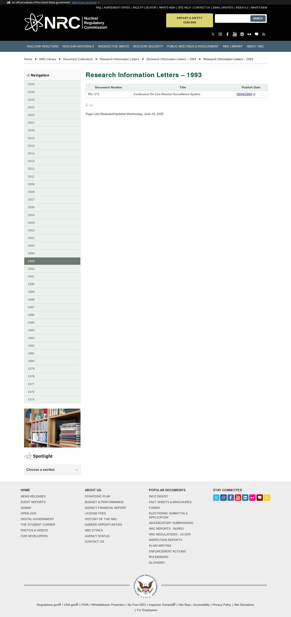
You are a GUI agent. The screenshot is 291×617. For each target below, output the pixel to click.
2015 (31, 145)
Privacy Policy (222, 604)
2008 (31, 192)
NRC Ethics (94, 530)
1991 (31, 276)
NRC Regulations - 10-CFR (170, 534)
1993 (31, 261)
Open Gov (28, 513)
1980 (31, 361)
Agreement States (117, 7)
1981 (31, 353)
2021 (31, 122)
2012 (31, 168)
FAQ (98, 7)
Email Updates (223, 7)
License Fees (95, 513)
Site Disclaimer (244, 604)
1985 (31, 322)
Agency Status (97, 536)
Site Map (184, 604)
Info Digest (158, 496)
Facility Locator (144, 7)
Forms (154, 507)
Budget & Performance (104, 502)
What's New (167, 7)
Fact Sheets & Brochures (170, 502)
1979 (31, 368)
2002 (31, 230)
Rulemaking (159, 557)
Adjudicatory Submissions (171, 523)
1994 (31, 253)
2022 (31, 115)
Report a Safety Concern (189, 20)
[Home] (43, 23)
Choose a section (40, 469)
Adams (26, 507)
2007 (31, 199)
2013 (31, 161)
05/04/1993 (244, 94)
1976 (31, 391)
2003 (31, 222)
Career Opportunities (103, 524)
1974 (31, 399)
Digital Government (37, 519)
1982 (31, 345)
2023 (31, 107)
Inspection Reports (165, 540)
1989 (31, 291)
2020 (31, 130)
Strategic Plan (97, 496)
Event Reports (33, 502)
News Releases (33, 496)
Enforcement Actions (167, 551)
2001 (31, 238)
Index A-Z (242, 7)
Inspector (161, 604)
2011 (31, 176)
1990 (31, 284)
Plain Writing (160, 545)
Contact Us (202, 7)
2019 (31, 138)
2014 (31, 153)
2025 (31, 92)
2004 (31, 215)
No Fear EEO (137, 604)
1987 (31, 307)
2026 (31, 84)
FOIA (84, 604)
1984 (31, 330)
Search (258, 18)
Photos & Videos (34, 530)
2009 (31, 184)
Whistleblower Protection (108, 604)
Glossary (157, 562)
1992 (31, 268)
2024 (31, 99)
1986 (31, 315)
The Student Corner (38, 524)
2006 (31, 207)
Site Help (184, 7)
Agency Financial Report (106, 507)
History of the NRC (101, 519)
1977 (31, 384)
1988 (31, 299)
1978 (31, 376)
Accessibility (201, 604)
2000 (31, 245)
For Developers (34, 536)
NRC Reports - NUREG (166, 528)
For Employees (147, 610)
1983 (31, 338)
